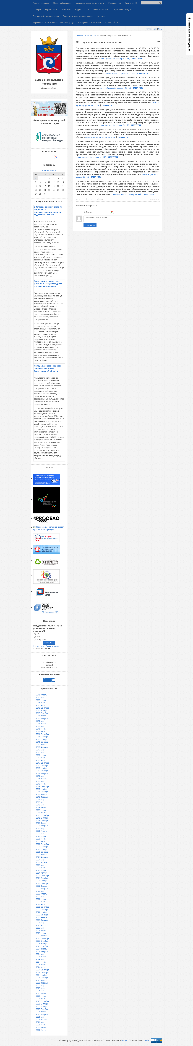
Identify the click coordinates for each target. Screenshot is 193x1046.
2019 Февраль (42, 797)
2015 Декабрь (42, 713)
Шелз (146, 1040)
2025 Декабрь (42, 1009)
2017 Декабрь (42, 770)
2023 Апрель (41, 925)
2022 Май (40, 896)
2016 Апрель (41, 723)
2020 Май (40, 833)
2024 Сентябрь (42, 969)
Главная (79, 35)
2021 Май (40, 865)
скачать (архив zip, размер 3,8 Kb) (114, 125)
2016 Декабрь (42, 742)
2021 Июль (41, 870)
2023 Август (41, 935)
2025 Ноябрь (42, 1006)
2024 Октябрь (42, 972)
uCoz (124, 1040)
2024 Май (40, 959)
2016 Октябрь (42, 736)
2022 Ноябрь (42, 912)
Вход (160, 29)
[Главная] (49, 74)
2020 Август (41, 841)
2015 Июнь (41, 700)
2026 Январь (41, 1011)
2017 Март (41, 749)
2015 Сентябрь (42, 708)
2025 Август (41, 998)
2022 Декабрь (42, 914)
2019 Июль (41, 810)
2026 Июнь (41, 1024)
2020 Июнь (41, 836)
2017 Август (41, 760)
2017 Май (40, 752)
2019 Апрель (41, 802)
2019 (87, 35)
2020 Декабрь (42, 852)
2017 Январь (41, 744)
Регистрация (151, 29)
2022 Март (41, 891)
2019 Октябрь (42, 818)
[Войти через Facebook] (103, 212)
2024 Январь (41, 949)
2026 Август (41, 1030)
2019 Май (40, 804)
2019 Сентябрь (42, 815)
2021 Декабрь (42, 883)
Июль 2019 (49, 170)
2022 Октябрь (42, 909)
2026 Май (40, 1022)
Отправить (90, 225)
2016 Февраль (42, 718)
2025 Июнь (41, 993)
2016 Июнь (41, 729)
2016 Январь (41, 715)
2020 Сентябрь (42, 844)
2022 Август (41, 904)
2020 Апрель (41, 831)
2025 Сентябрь (42, 1001)
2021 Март (41, 859)
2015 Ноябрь (42, 710)
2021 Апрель (41, 862)
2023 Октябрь (42, 941)
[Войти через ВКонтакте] (99, 212)
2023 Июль (41, 933)
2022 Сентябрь (42, 907)
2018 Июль (41, 784)
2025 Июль (41, 996)
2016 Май (40, 726)
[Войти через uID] (94, 212)
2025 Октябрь (42, 1004)
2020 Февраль (42, 825)
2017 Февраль (42, 747)
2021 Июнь (41, 867)
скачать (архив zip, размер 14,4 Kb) (126, 194)
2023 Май (40, 928)
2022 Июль (41, 901)
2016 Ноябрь (42, 739)
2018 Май (40, 781)
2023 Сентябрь (42, 938)
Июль (93, 35)
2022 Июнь (41, 899)
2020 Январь (41, 823)
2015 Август (41, 705)
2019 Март (41, 799)
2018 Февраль (42, 773)
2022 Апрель (41, 894)
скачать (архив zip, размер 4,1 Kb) (91, 157)
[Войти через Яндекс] (107, 212)
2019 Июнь (41, 807)
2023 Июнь (41, 930)
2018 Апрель (41, 778)
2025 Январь (41, 980)
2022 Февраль (42, 888)
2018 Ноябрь (42, 789)
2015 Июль (41, 702)
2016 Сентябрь (42, 734)
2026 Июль (41, 1027)
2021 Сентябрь (42, 875)
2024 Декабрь (42, 977)
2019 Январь (41, 794)
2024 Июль (41, 964)
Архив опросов (52, 646)
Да (38, 634)
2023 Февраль (42, 920)
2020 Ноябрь (42, 849)
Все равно (41, 639)
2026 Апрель (41, 1019)
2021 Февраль (42, 857)
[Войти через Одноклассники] (117, 212)
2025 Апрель (41, 988)
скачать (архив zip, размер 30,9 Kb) (114, 58)
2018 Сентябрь (42, 786)
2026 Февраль (42, 1014)
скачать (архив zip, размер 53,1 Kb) (119, 73)
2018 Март (41, 776)
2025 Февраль (42, 983)
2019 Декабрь (42, 820)
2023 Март (41, 922)
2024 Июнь (41, 962)
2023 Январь (41, 917)
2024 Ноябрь (42, 975)
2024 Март (41, 954)
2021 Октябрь (42, 878)
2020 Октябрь (42, 846)
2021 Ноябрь (42, 880)
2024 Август (41, 967)
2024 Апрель (41, 956)
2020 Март (41, 828)
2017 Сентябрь (42, 763)
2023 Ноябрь (42, 943)
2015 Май (40, 697)
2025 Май (40, 990)
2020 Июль (41, 839)
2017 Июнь (41, 755)
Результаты (38, 646)
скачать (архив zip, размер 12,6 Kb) (115, 88)
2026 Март (41, 1017)
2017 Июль (41, 757)
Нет (38, 636)
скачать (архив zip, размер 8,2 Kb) (100, 137)
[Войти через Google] (112, 212)
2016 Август (41, 731)
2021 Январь (41, 854)
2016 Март (41, 721)
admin (90, 199)
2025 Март (41, 985)
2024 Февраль (42, 951)
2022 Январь (41, 886)
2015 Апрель (41, 694)
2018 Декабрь (42, 791)
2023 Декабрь (42, 946)
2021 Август (41, 873)
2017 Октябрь (42, 765)
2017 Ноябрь (42, 768)
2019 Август (41, 812)
